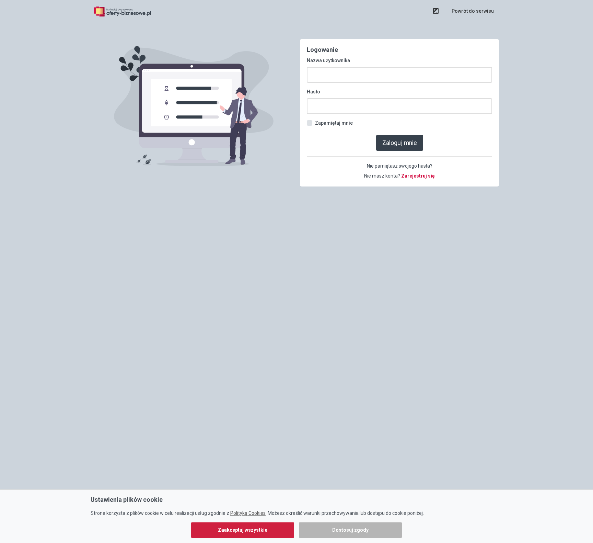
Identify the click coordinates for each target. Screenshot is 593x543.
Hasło (313, 91)
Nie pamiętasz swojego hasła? (399, 166)
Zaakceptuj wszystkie (242, 530)
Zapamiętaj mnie (334, 123)
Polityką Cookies (248, 513)
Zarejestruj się (418, 176)
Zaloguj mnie (399, 142)
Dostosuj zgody (350, 530)
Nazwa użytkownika (328, 60)
